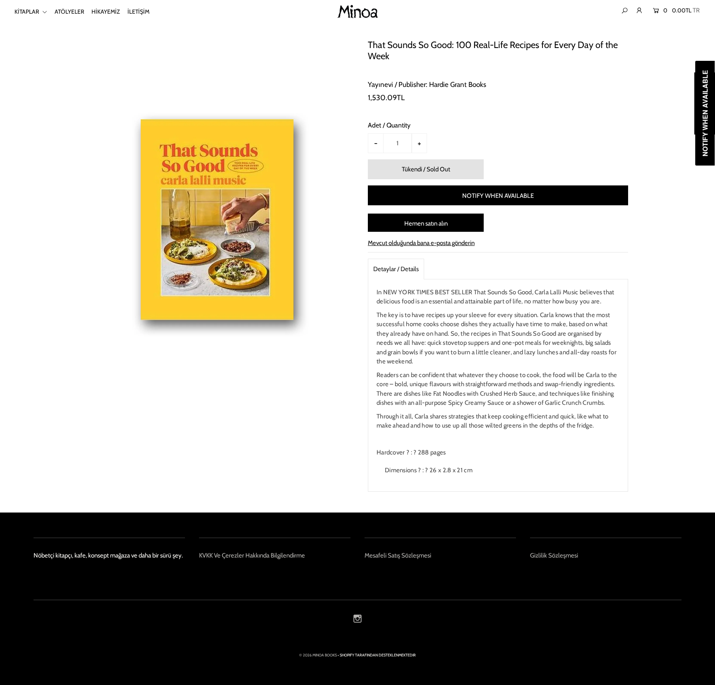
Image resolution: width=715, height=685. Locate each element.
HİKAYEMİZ (105, 11)
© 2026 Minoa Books (318, 655)
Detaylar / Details (396, 269)
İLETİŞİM (138, 11)
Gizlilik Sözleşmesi (554, 555)
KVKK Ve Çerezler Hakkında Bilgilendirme (252, 555)
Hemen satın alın (426, 223)
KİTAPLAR (27, 11)
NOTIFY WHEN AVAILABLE (498, 195)
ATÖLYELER (69, 11)
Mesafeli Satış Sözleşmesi (398, 555)
